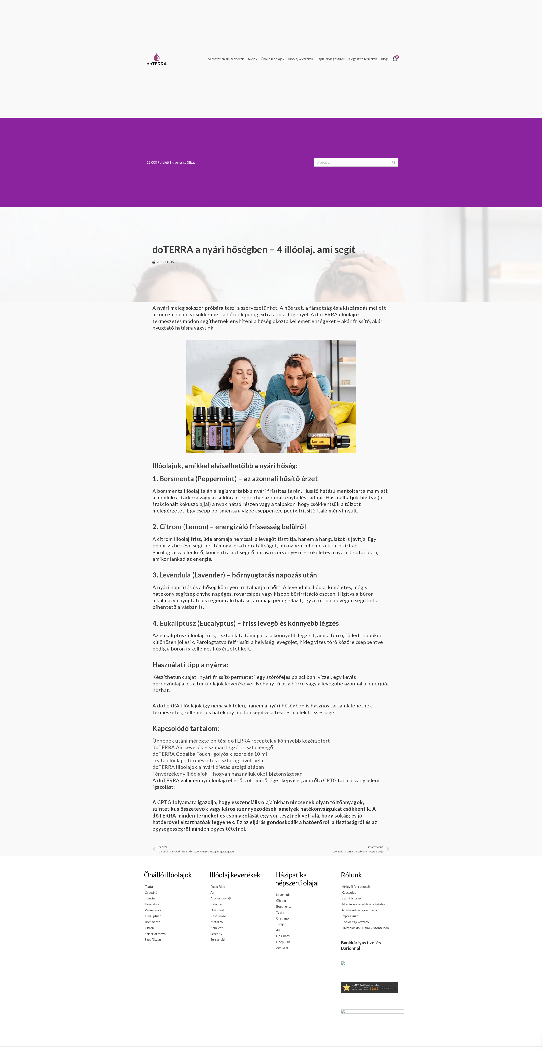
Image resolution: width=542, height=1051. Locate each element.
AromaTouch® (220, 898)
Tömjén (150, 898)
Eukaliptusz (178, 623)
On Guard (217, 910)
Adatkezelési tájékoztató (359, 910)
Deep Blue (217, 886)
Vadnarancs (153, 910)
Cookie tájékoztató (355, 922)
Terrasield (217, 939)
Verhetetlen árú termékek (226, 59)
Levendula (175, 575)
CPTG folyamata (176, 802)
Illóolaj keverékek (300, 59)
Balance (216, 904)
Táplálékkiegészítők (330, 59)
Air (212, 892)
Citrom (171, 526)
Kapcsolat (349, 892)
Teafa (149, 886)
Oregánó (151, 892)
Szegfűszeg (153, 939)
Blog (384, 59)
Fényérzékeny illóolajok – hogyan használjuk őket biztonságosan (227, 774)
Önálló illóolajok (272, 59)
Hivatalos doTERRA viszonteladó (365, 928)
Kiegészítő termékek (362, 59)
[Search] (393, 162)
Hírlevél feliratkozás (356, 886)
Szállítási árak (351, 898)
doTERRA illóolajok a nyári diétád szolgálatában (208, 767)
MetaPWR (217, 922)
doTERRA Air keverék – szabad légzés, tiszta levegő (212, 747)
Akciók (252, 59)
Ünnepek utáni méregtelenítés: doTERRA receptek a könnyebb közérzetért (241, 740)
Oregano (282, 918)
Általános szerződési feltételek (363, 904)
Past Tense (218, 916)
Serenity (216, 934)
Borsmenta (177, 478)
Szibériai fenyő (155, 934)
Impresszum (350, 916)
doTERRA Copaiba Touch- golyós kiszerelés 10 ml (209, 754)
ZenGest (216, 928)
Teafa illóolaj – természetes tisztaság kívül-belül (208, 760)
